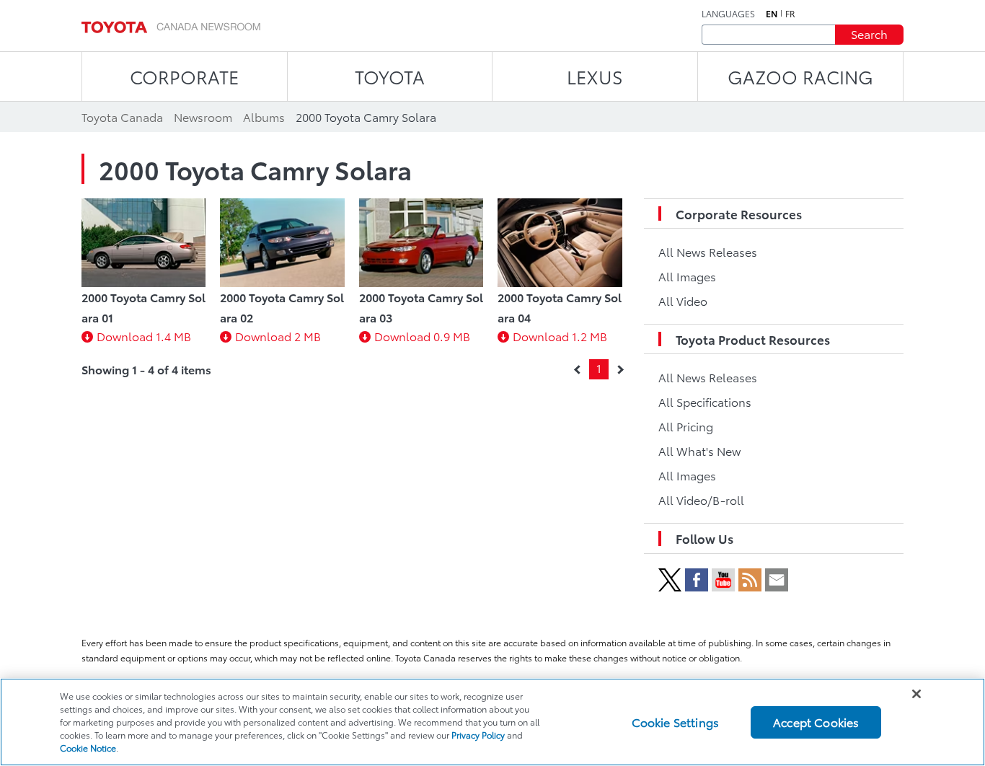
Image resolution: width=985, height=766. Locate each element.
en (771, 13)
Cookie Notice (88, 747)
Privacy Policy (478, 734)
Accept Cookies (816, 721)
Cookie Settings (675, 721)
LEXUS (595, 76)
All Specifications (704, 401)
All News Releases (707, 251)
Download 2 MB (278, 335)
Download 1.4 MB (144, 335)
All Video (682, 300)
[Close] (916, 694)
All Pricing (685, 426)
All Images (687, 276)
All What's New (699, 450)
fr (790, 13)
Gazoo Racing (800, 76)
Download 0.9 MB (422, 335)
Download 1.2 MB (560, 335)
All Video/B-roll (701, 499)
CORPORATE (184, 76)
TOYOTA (390, 76)
